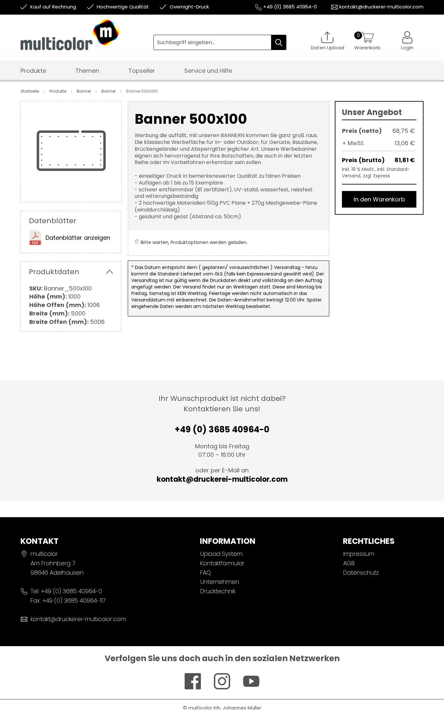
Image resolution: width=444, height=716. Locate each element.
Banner (84, 91)
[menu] (222, 72)
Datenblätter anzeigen (78, 238)
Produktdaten (54, 272)
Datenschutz (361, 573)
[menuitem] (33, 71)
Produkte (58, 91)
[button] (407, 41)
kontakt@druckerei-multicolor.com (381, 6)
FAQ (205, 573)
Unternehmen (219, 582)
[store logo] (86, 39)
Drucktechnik (217, 591)
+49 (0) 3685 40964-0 (290, 6)
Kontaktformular (222, 563)
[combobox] (220, 42)
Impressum (358, 554)
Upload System (221, 554)
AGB (349, 563)
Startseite (30, 91)
